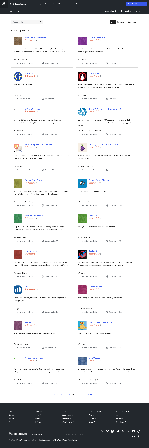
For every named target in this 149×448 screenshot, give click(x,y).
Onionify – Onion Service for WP (103, 144)
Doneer (92, 418)
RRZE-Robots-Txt (97, 38)
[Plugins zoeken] (41, 22)
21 (85, 395)
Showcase (39, 411)
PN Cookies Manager (34, 358)
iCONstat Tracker (32, 109)
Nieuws (11, 415)
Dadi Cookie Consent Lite (100, 322)
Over (10, 411)
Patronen (38, 422)
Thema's (38, 415)
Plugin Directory (14, 11)
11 (77, 395)
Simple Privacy (95, 287)
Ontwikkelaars (67, 418)
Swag (92, 422)
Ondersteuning (67, 415)
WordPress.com (122, 411)
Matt (118, 415)
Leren (64, 411)
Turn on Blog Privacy (33, 180)
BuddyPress (121, 422)
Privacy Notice (31, 251)
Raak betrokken (95, 411)
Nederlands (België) (36, 434)
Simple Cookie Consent (35, 38)
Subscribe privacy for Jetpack (38, 144)
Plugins (38, 418)
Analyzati (93, 251)
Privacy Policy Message (100, 180)
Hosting (11, 418)
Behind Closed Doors (34, 215)
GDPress (28, 73)
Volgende (91, 395)
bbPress (120, 418)
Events (91, 415)
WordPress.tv (68, 422)
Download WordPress (136, 4)
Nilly (26, 287)
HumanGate (94, 73)
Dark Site (93, 215)
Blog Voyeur (94, 358)
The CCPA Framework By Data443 (105, 109)
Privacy (11, 422)
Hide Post (28, 322)
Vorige (56, 395)
